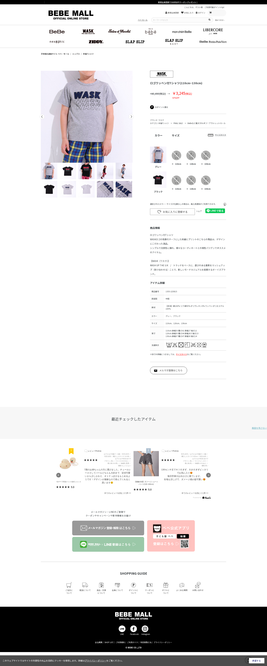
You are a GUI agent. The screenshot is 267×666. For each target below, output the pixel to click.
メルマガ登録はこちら (170, 370)
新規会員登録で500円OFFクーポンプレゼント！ (133, 2)
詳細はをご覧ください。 (101, 660)
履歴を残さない (259, 428)
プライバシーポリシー (163, 642)
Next (131, 116)
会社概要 (98, 642)
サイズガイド (181, 354)
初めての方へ (219, 20)
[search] (209, 19)
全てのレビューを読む (115, 493)
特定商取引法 (145, 642)
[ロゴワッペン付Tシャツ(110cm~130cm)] (87, 117)
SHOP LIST (108, 642)
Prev (42, 116)
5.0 (72, 487)
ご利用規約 (120, 642)
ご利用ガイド (132, 642)
